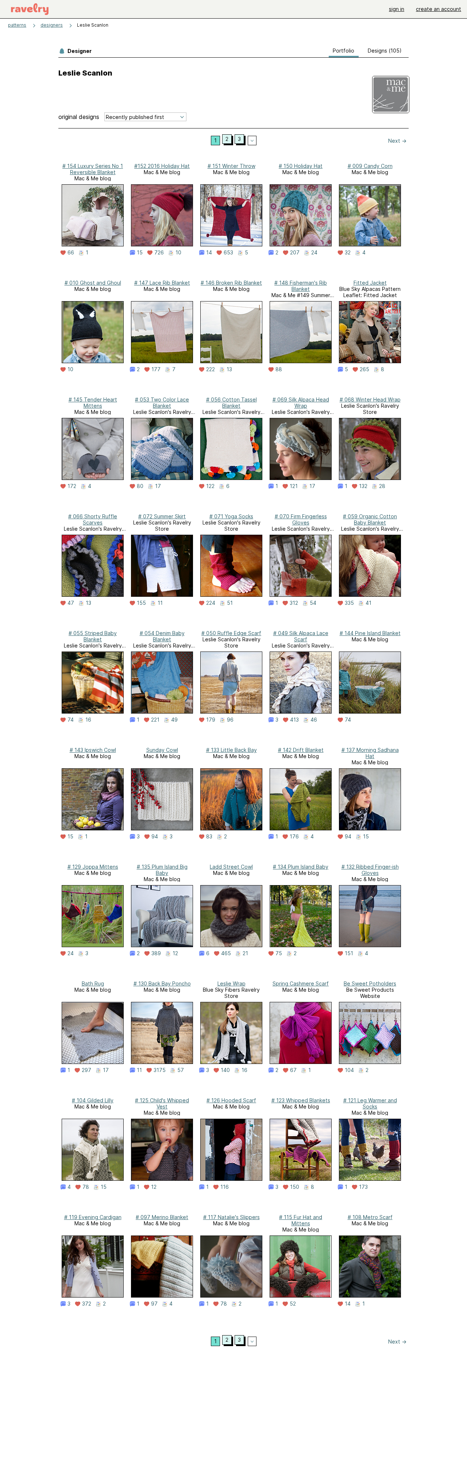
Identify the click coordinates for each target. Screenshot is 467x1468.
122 (210, 486)
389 (156, 953)
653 (228, 252)
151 (349, 953)
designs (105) (385, 50)
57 (180, 1070)
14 (209, 252)
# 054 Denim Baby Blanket (162, 636)
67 (293, 1070)
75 (278, 953)
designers (51, 25)
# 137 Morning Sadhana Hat (370, 753)
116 (224, 1187)
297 (86, 1070)
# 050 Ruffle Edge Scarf (231, 633)
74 (70, 720)
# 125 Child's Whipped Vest (162, 1103)
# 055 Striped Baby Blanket (93, 636)
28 (382, 486)
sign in (396, 9)
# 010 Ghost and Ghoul (93, 283)
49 (174, 720)
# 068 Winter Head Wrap (370, 399)
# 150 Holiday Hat (301, 166)
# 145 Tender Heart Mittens (93, 402)
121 (294, 486)
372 (86, 1304)
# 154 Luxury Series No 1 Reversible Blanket (92, 169)
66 (70, 252)
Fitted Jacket (370, 283)
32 (348, 252)
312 (294, 603)
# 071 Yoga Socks (231, 516)
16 (88, 720)
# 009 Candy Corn (370, 166)
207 (295, 252)
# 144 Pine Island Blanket (370, 633)
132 (363, 486)
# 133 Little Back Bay (231, 750)
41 (368, 603)
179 (210, 720)
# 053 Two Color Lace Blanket (162, 402)
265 (364, 369)
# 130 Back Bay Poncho (162, 983)
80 (140, 486)
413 (294, 720)
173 (363, 1187)
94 (154, 836)
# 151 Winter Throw (231, 166)
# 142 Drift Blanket (301, 750)
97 (154, 1304)
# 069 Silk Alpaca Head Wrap (301, 402)
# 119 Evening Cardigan (92, 1217)
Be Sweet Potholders (370, 983)
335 (349, 603)
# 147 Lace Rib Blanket (162, 283)
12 (175, 953)
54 (313, 603)
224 (210, 603)
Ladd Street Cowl (231, 867)
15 (140, 252)
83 (209, 836)
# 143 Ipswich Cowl (93, 750)
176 (294, 836)
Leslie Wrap (231, 983)
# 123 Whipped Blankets (300, 1100)
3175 (160, 1070)
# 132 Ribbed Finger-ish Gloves (370, 870)
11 (160, 603)
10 (178, 252)
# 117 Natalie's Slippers (231, 1217)
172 (71, 486)
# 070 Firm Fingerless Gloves (301, 519)
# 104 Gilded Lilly (92, 1100)
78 (85, 1187)
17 (158, 486)
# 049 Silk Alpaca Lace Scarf (300, 636)
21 (245, 953)
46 (313, 720)
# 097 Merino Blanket (162, 1217)
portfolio (343, 50)
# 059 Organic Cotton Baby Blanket (370, 519)
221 (155, 720)
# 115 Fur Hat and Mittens (300, 1220)
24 (314, 252)
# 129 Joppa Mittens (92, 867)
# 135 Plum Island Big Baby (162, 870)
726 (159, 252)
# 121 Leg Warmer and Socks (370, 1103)
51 (230, 603)
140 (225, 1070)
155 (141, 603)
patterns (17, 25)
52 (293, 1304)
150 (294, 1187)
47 (70, 603)
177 (156, 369)
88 (278, 369)
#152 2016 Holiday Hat (162, 166)
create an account (438, 9)
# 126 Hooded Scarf (231, 1100)
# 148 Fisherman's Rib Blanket (300, 286)
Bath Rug (93, 983)
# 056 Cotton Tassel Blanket (231, 402)
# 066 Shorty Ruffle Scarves (92, 519)
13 (229, 369)
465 (226, 953)
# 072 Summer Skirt (162, 516)
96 (230, 720)
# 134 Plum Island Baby (300, 867)
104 (349, 1070)
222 (210, 369)
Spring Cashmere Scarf (301, 983)
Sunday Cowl (162, 750)
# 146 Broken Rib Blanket (231, 283)
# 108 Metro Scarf (370, 1217)
